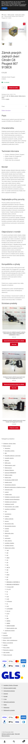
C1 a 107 (9, 589)
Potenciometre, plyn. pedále (12, 506)
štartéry (7, 536)
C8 (9, 96)
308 (7, 565)
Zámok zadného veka (12, 628)
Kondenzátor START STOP (11, 480)
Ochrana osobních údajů (10, 688)
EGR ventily (8, 463)
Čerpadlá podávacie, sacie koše (12, 455)
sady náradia (6, 652)
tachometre (7, 538)
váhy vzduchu (8, 540)
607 (7, 577)
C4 (7, 604)
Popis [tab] (3, 106)
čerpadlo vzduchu (9, 458)
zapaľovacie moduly (10, 630)
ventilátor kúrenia (9, 545)
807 (2, 16)
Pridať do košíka (13, 88)
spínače (7, 531)
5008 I (8, 574)
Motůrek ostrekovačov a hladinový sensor (15, 487)
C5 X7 (8, 613)
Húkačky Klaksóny (9, 470)
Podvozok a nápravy (8, 650)
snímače (7, 528)
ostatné (7, 492)
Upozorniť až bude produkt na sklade (14, 341)
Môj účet (4, 741)
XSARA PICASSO (11, 625)
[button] (24, 24)
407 (7, 572)
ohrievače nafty (8, 489)
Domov (5, 14)
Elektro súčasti (11, 14)
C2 (7, 591)
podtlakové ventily (9, 504)
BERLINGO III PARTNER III (13, 584)
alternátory (7, 448)
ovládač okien (8, 494)
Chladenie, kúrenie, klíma (9, 443)
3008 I (8, 557)
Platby (5, 705)
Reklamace (6, 707)
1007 (8, 550)
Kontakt (5, 696)
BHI (6, 453)
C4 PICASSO (10, 608)
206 (7, 553)
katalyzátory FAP (7, 638)
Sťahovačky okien (9, 533)
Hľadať (14, 741)
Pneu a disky (6, 647)
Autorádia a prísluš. (10, 450)
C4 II (8, 606)
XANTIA (8, 621)
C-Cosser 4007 (10, 587)
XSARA (8, 623)
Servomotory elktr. (9, 523)
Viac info (14, 344)
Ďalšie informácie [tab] (6, 110)
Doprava (6, 693)
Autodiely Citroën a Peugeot (11, 685)
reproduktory (8, 514)
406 (7, 570)
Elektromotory (8, 467)
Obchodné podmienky (9, 702)
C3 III (8, 599)
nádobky (5, 645)
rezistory (7, 516)
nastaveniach (22, 5)
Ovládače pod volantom (11, 502)
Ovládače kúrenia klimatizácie (12, 499)
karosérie (5, 635)
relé (6, 511)
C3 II (8, 596)
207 (7, 555)
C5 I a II (8, 611)
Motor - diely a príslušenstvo (10, 640)
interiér (5, 633)
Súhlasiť (4, 8)
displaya (7, 460)
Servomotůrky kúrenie (10, 526)
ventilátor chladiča (9, 543)
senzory (7, 521)
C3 (7, 594)
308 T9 (8, 567)
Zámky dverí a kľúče (19, 14)
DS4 (7, 618)
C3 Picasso (9, 601)
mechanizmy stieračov (10, 485)
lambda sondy (8, 482)
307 (7, 562)
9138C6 (7, 99)
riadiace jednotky (9, 518)
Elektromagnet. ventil (10, 465)
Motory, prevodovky (8, 642)
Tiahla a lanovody (7, 655)
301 (7, 560)
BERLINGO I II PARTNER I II (13, 582)
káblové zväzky (8, 475)
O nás (5, 699)
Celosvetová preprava (9, 691)
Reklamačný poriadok (9, 710)
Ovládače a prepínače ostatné (12, 497)
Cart (21, 740)
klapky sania (8, 477)
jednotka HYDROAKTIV (10, 472)
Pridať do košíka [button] (14, 428)
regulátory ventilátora (10, 509)
